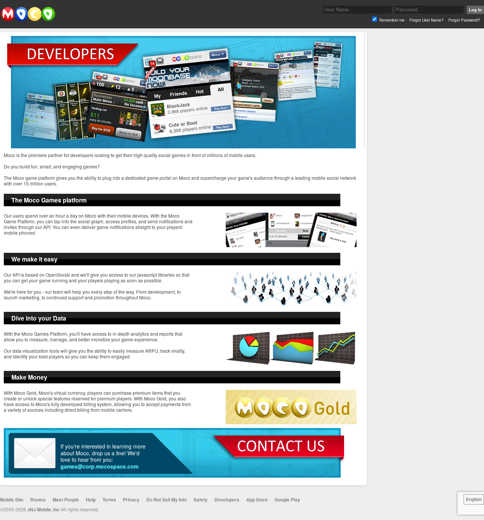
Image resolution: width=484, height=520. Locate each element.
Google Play (287, 499)
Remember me (392, 20)
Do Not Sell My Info (166, 499)
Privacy (131, 499)
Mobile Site (11, 499)
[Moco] (28, 19)
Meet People (66, 499)
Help (91, 499)
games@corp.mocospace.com (99, 466)
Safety (201, 499)
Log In (475, 10)
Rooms (38, 499)
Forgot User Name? (427, 20)
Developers (226, 499)
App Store (257, 499)
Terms (109, 499)
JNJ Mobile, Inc (43, 509)
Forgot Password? (464, 20)
